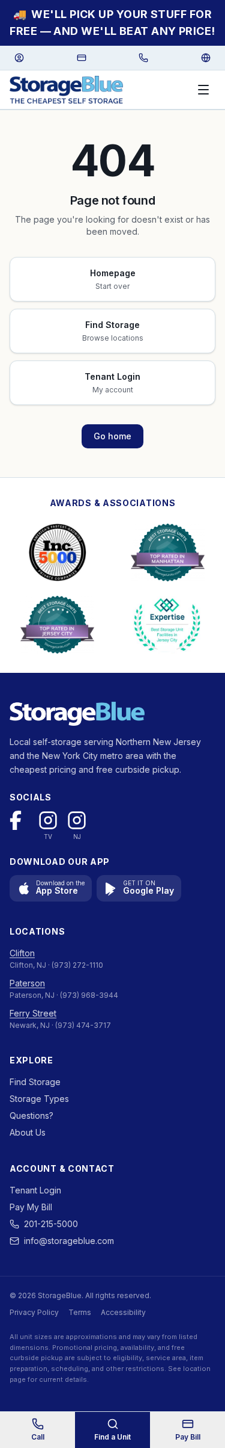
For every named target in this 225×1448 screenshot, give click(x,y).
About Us (28, 1132)
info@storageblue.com (69, 1241)
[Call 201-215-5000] (143, 58)
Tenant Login (35, 1190)
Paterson (27, 983)
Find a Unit (112, 1436)
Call (37, 1436)
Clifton (22, 953)
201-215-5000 (51, 1224)
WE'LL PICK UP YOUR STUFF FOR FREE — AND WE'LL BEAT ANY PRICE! (112, 22)
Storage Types (39, 1099)
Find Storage (35, 1082)
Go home (112, 436)
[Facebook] (19, 820)
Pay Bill (187, 1436)
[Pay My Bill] (81, 58)
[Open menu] (203, 90)
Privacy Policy (34, 1312)
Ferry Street (33, 1013)
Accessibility (123, 1312)
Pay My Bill (31, 1207)
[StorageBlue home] (66, 90)
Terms (79, 1312)
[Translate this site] (205, 58)
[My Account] (19, 58)
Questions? (31, 1115)
